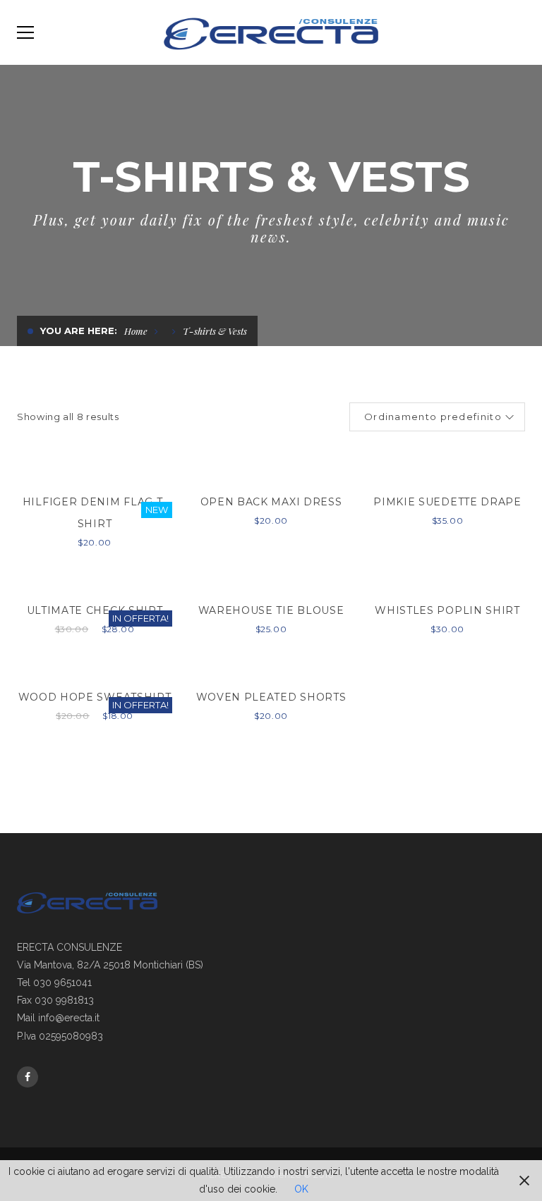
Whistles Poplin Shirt (447, 610)
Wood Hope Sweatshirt (94, 697)
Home (135, 331)
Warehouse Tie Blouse (271, 610)
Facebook (27, 1077)
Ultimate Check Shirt (95, 610)
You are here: (78, 330)
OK (301, 1189)
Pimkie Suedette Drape (447, 501)
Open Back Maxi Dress (271, 501)
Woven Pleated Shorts (271, 697)
